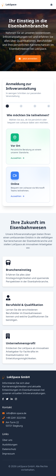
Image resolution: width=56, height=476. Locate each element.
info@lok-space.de (16, 413)
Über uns (7, 440)
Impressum (8, 453)
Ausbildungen (9, 444)
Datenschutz (9, 449)
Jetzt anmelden (30, 58)
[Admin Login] (51, 4)
